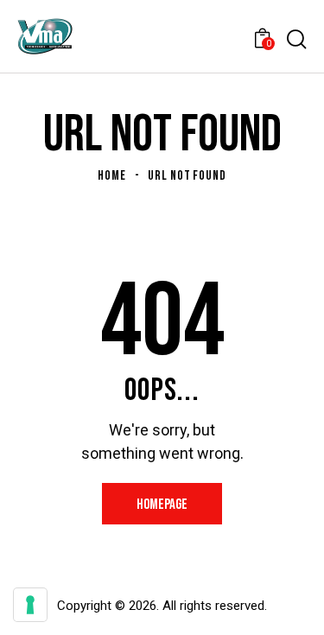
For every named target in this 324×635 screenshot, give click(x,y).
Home (112, 176)
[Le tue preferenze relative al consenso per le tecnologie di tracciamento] (30, 604)
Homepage (162, 504)
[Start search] (296, 39)
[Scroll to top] (295, 606)
